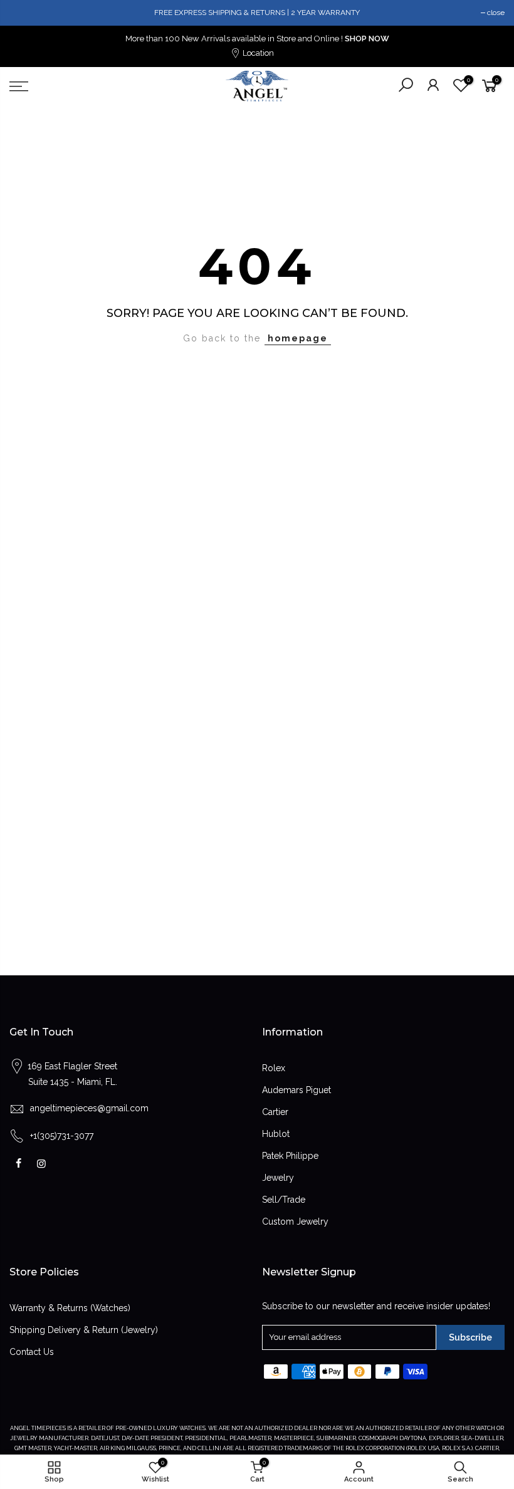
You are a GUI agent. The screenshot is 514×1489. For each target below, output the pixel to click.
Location (257, 53)
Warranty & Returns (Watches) (69, 1308)
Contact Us (31, 1352)
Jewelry (278, 1178)
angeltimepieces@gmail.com (89, 1108)
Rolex (273, 1068)
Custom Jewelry (295, 1222)
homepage (298, 338)
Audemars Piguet (296, 1090)
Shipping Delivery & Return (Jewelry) (83, 1330)
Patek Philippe (290, 1156)
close (496, 12)
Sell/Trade (283, 1200)
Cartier (275, 1112)
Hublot (276, 1134)
